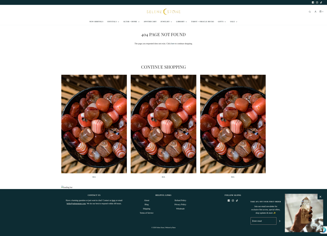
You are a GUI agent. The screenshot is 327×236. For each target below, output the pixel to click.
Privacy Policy (180, 204)
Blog (147, 204)
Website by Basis (170, 227)
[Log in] (315, 12)
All (94, 177)
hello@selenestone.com (76, 203)
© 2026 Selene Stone (157, 227)
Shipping (146, 209)
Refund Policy (180, 200)
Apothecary (150, 22)
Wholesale (180, 209)
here (173, 43)
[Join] (279, 220)
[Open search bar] (309, 11)
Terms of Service (146, 213)
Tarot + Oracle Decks (202, 22)
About (146, 200)
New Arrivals (96, 22)
